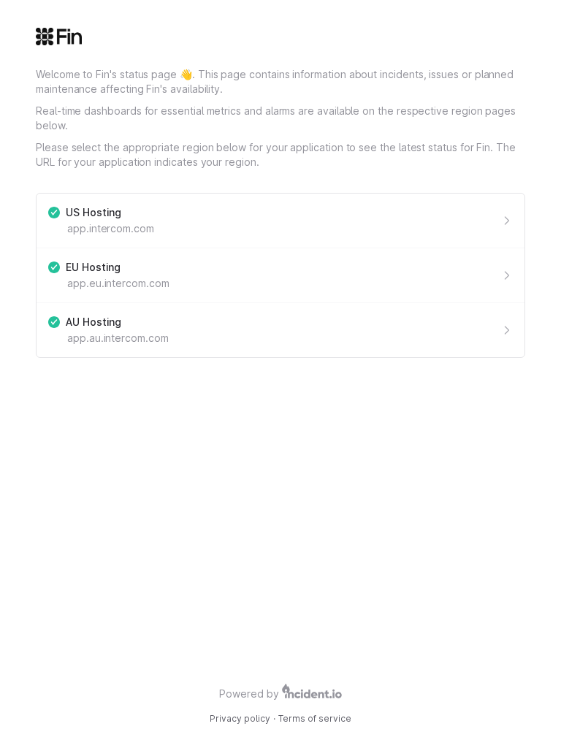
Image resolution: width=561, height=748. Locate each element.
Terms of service (314, 718)
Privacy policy (240, 718)
